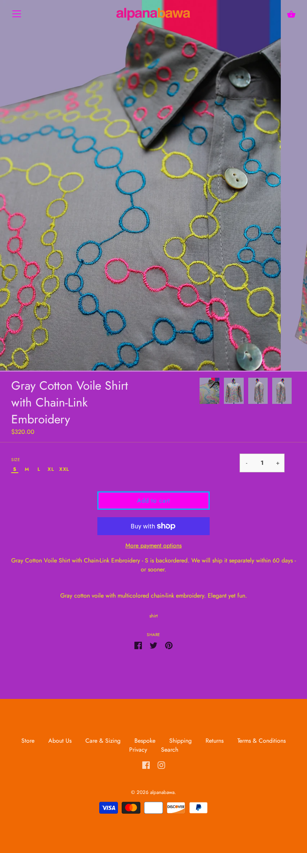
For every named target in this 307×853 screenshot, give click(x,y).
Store (28, 740)
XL (51, 469)
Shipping (180, 740)
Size (15, 459)
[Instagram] (161, 764)
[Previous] (199, 392)
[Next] (296, 392)
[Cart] (291, 14)
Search (169, 749)
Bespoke (144, 740)
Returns (215, 740)
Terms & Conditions (261, 740)
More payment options (153, 545)
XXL (64, 469)
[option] (209, 392)
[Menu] (16, 15)
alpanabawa (162, 792)
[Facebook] (146, 764)
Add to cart (153, 500)
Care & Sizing (103, 740)
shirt (153, 615)
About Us (60, 740)
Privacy (138, 749)
